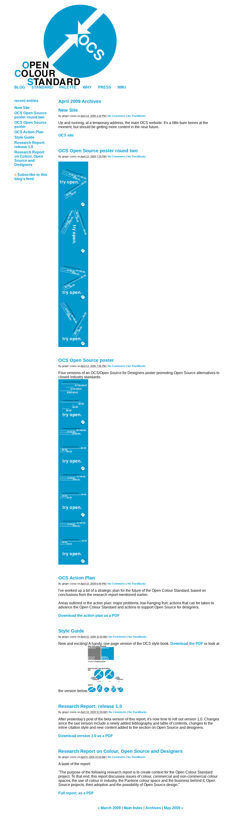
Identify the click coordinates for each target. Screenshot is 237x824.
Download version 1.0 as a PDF (85, 736)
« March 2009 (109, 808)
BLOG (19, 87)
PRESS (104, 87)
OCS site (66, 135)
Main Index (133, 808)
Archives (153, 808)
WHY (87, 87)
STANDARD (42, 87)
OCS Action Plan (76, 577)
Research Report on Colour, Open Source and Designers (120, 751)
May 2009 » (173, 808)
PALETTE (67, 87)
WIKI (122, 87)
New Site (68, 110)
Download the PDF (186, 644)
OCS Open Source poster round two (98, 150)
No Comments (116, 116)
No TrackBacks (137, 116)
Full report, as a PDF (76, 793)
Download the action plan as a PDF (89, 615)
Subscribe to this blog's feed (30, 177)
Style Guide (71, 630)
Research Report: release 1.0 (90, 706)
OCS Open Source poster (86, 360)
